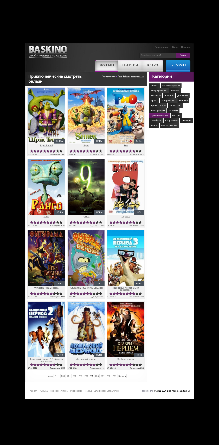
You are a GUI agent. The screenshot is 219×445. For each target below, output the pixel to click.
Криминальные (158, 105)
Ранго (46, 216)
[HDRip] (86, 89)
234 (86, 376)
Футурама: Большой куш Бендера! (86, 288)
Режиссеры (76, 391)
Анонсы (154, 85)
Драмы (154, 100)
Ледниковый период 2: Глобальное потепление (46, 360)
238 (108, 376)
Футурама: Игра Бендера (46, 288)
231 (69, 376)
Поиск (182, 55)
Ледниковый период (86, 359)
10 (60, 151)
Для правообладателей (106, 391)
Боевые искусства (171, 85)
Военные (169, 95)
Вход (175, 47)
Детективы (182, 95)
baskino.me (147, 391)
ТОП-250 (43, 391)
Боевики (175, 90)
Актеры (64, 391)
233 (80, 376)
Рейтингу (126, 76)
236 (97, 376)
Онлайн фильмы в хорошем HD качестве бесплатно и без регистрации (48, 52)
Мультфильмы (158, 110)
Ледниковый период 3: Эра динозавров (126, 289)
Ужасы (154, 125)
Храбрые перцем (125, 359)
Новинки (54, 391)
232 (74, 376)
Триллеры (186, 120)
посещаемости (137, 76)
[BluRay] (46, 89)
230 (63, 376)
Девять (86, 216)
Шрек (86, 145)
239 (114, 376)
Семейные (156, 120)
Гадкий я (126, 216)
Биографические (159, 90)
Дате (120, 76)
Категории (162, 76)
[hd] (46, 232)
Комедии (183, 100)
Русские (176, 115)
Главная (33, 391)
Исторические (168, 100)
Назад (50, 376)
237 (103, 376)
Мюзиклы (173, 110)
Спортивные (171, 120)
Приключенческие (159, 115)
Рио (126, 145)
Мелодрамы (175, 105)
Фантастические (169, 125)
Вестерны (156, 95)
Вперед (122, 376)
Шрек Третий (46, 145)
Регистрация (162, 47)
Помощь (185, 47)
